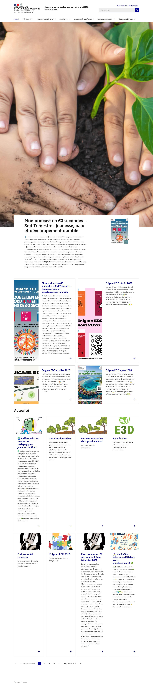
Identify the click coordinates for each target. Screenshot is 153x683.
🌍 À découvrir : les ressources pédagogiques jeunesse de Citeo (28, 443)
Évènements (27, 19)
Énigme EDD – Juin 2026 (119, 370)
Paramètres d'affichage (128, 5)
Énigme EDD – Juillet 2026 (56, 370)
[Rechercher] (137, 10)
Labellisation (63, 19)
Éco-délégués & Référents (83, 19)
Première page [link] (15, 663)
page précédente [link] (29, 663)
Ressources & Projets (105, 19)
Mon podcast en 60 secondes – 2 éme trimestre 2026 (91, 557)
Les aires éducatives (60, 438)
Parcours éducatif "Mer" (45, 19)
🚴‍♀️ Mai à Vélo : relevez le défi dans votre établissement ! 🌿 (124, 559)
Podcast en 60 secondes (25, 556)
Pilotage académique (125, 19)
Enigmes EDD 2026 (59, 554)
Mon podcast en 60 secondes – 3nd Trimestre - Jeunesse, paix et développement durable (56, 287)
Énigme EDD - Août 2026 (119, 283)
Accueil (16, 19)
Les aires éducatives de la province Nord (92, 440)
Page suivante (69, 663)
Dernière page (80, 663)
